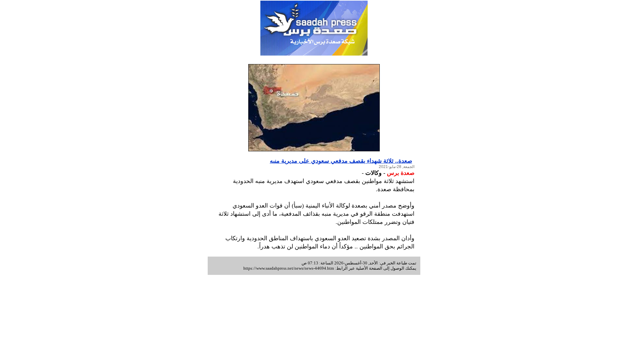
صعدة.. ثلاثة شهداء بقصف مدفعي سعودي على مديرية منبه (341, 161)
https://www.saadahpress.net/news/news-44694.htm (288, 268)
